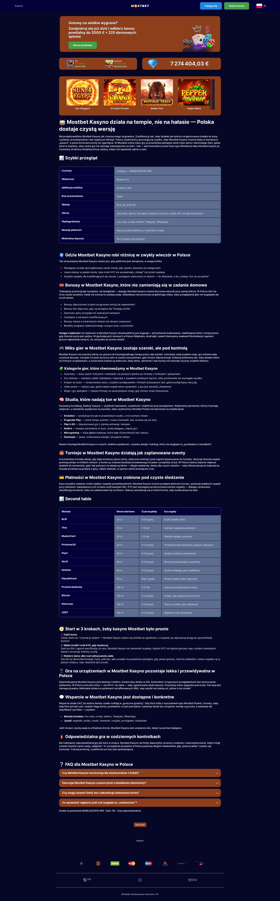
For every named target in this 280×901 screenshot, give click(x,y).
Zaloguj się (211, 5)
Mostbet (140, 824)
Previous (63, 63)
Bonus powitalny (82, 45)
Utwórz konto (236, 5)
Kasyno (19, 6)
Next (133, 63)
